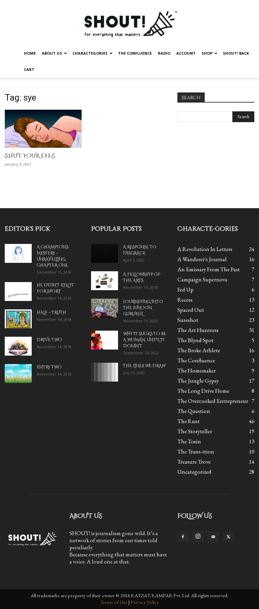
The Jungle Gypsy (198, 380)
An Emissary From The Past (208, 269)
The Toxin (189, 441)
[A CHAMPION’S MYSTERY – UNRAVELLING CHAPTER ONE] (18, 253)
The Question (193, 411)
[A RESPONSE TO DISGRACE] (104, 253)
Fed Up (185, 289)
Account (186, 53)
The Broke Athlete (198, 350)
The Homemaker (196, 370)
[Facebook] (182, 537)
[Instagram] (198, 536)
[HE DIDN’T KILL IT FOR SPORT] (18, 291)
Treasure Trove (194, 461)
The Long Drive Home (203, 390)
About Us (52, 53)
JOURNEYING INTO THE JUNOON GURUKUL (143, 307)
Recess (185, 299)
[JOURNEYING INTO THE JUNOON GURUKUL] (104, 308)
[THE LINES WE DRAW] (104, 372)
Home (30, 53)
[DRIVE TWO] (18, 346)
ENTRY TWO (49, 367)
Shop (207, 53)
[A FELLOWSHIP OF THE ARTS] (104, 280)
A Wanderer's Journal (202, 259)
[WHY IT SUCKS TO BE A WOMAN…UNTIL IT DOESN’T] (104, 340)
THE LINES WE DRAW (144, 365)
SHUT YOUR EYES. (30, 156)
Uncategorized (194, 471)
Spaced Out (190, 309)
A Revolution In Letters (204, 249)
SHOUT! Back (236, 53)
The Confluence (135, 53)
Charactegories (90, 53)
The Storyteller (194, 431)
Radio (164, 53)
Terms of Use (113, 602)
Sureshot (187, 320)
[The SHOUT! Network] (129, 22)
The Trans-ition (195, 451)
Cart (29, 69)
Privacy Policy (145, 602)
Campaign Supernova (202, 279)
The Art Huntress (198, 330)
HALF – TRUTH (51, 312)
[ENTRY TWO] (18, 373)
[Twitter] (228, 537)
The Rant (188, 421)
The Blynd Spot (195, 340)
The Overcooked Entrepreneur (212, 401)
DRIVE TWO (49, 339)
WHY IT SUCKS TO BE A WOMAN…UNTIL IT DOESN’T (144, 340)
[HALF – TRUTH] (18, 318)
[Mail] (213, 537)
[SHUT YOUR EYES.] (43, 129)
